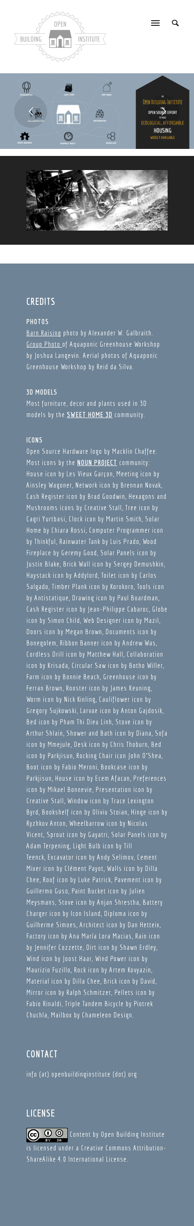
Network (86, 485)
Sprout (56, 834)
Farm (33, 677)
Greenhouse (119, 677)
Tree (131, 508)
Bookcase (114, 767)
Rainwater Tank (79, 541)
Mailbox (61, 1015)
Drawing (83, 598)
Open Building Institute (133, 1134)
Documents (120, 632)
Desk (80, 744)
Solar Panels (117, 553)
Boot (32, 767)
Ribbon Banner (79, 643)
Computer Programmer (119, 530)
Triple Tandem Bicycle (94, 1004)
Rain (141, 936)
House (34, 474)
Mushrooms (42, 508)
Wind (33, 958)
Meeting (127, 474)
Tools (144, 586)
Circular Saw (89, 665)
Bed (31, 722)
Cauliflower (114, 699)
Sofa (161, 733)
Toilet (108, 575)
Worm (33, 699)
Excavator (61, 857)
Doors (34, 632)
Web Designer (102, 620)
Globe (160, 609)
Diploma (115, 913)
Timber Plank (69, 586)
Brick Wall (76, 564)
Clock (76, 519)
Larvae (89, 710)
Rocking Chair (94, 756)
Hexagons (142, 496)
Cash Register (45, 496)
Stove (123, 722)
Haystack (38, 575)
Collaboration (145, 654)
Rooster (76, 688)
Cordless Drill (45, 654)
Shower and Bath (89, 733)
